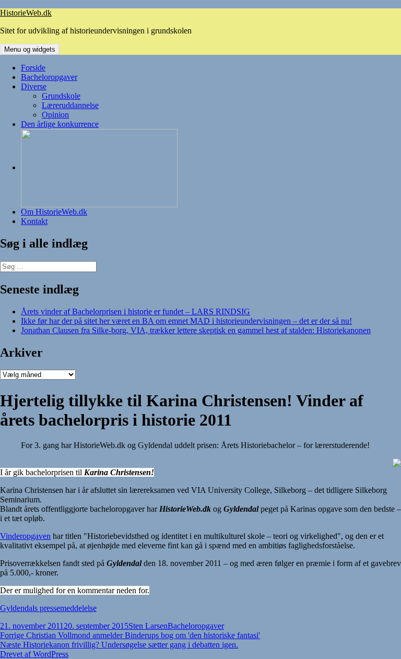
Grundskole (61, 95)
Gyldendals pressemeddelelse (48, 608)
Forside (33, 67)
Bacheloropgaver (49, 77)
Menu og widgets (29, 49)
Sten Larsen (148, 625)
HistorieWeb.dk (26, 12)
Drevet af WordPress (34, 654)
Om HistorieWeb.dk (54, 211)
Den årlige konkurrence (60, 124)
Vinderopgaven (25, 536)
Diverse (33, 86)
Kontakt (34, 221)
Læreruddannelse (70, 105)
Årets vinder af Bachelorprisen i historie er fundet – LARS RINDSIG (135, 311)
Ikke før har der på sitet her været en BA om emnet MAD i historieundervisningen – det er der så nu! (186, 320)
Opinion (55, 114)
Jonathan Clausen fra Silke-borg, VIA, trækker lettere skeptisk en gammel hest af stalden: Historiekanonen (196, 330)
